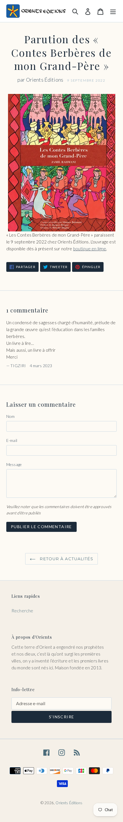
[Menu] (113, 11)
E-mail (11, 440)
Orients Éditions (68, 803)
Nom (10, 416)
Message (14, 464)
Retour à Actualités (65, 558)
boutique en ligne (89, 248)
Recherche (22, 610)
